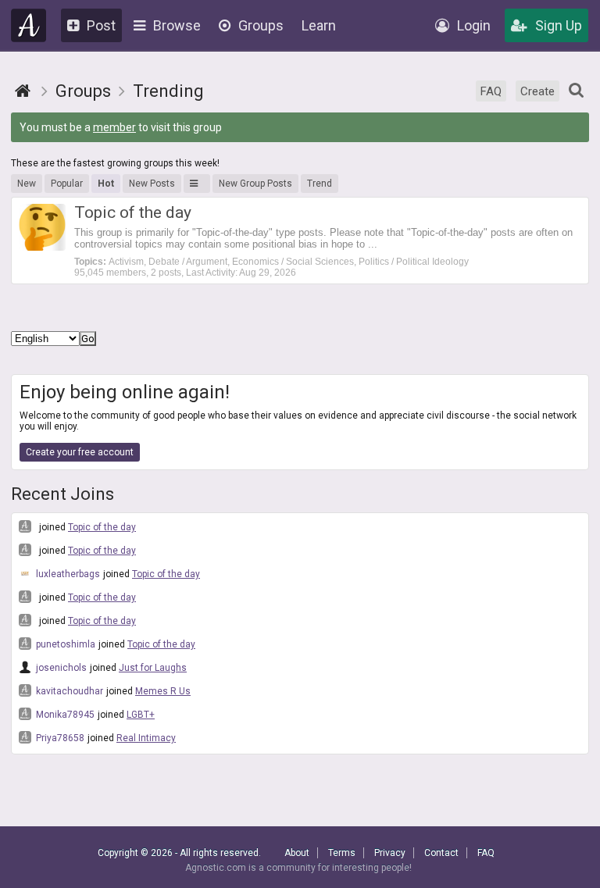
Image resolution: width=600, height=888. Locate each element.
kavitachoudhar (68, 691)
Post (101, 25)
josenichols (60, 667)
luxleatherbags (67, 574)
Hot (106, 183)
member (114, 127)
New (26, 183)
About (296, 852)
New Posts (152, 183)
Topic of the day (102, 527)
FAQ (491, 91)
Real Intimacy (146, 738)
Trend (319, 183)
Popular (67, 183)
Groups (261, 25)
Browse (177, 25)
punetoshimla (64, 644)
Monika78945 (64, 714)
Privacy (389, 852)
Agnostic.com (29, 25)
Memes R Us (163, 691)
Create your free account (80, 452)
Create (537, 91)
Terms (341, 852)
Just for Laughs (153, 667)
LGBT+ (141, 714)
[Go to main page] (22, 91)
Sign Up (558, 25)
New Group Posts (255, 183)
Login (474, 25)
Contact (441, 852)
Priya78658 (59, 738)
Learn (319, 25)
